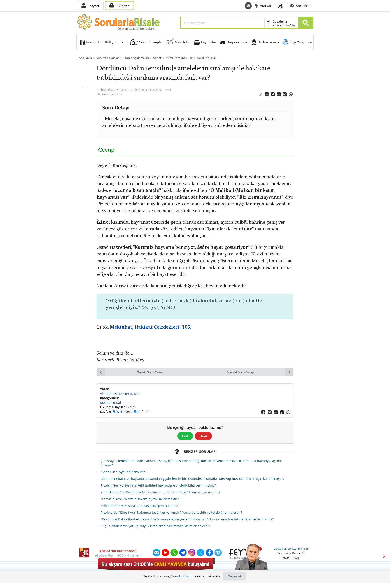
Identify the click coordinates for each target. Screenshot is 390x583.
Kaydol (93, 6)
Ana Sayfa (85, 58)
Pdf (141, 411)
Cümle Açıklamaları (136, 58)
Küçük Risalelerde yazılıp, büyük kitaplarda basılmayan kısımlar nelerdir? (156, 526)
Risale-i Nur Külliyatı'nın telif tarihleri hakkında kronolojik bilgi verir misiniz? (158, 485)
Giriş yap (122, 6)
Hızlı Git (265, 5)
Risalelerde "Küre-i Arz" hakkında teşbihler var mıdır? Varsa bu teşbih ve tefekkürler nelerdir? (171, 512)
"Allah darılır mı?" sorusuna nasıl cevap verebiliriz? (139, 506)
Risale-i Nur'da (283, 25)
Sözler (157, 58)
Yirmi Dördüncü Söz (179, 58)
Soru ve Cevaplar (107, 58)
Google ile (279, 21)
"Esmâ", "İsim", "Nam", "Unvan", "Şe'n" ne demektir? (140, 499)
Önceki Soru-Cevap (150, 372)
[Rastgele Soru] (280, 5)
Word (120, 411)
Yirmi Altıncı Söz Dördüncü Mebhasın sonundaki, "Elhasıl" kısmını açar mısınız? (160, 492)
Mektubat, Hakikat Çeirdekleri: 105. (150, 327)
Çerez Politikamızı (182, 576)
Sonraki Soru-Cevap (240, 372)
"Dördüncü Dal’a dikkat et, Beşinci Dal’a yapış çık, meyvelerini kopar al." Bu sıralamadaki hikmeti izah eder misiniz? (187, 519)
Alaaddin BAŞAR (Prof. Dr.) (119, 393)
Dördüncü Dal (206, 58)
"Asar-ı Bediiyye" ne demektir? (123, 472)
